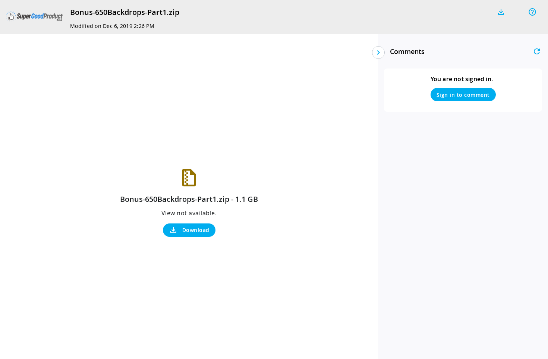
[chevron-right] (378, 52)
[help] (532, 12)
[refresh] (537, 51)
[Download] (501, 12)
